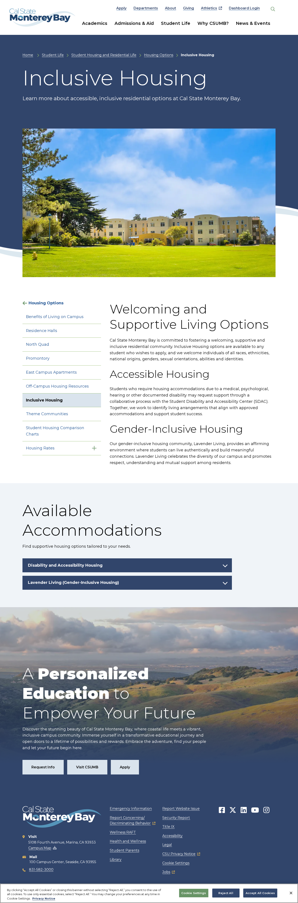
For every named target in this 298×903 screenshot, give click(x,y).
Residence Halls (41, 330)
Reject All (225, 893)
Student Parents (124, 850)
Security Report (176, 818)
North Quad (37, 344)
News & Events (253, 23)
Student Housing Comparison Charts (55, 431)
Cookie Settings (175, 863)
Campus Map (39, 848)
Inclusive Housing (44, 400)
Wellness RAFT (123, 832)
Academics (94, 23)
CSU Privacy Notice (178, 854)
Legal (167, 845)
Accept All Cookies (260, 893)
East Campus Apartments (51, 372)
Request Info (43, 767)
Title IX (168, 827)
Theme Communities (47, 414)
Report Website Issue (181, 808)
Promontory (38, 358)
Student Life (175, 23)
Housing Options (158, 55)
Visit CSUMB (87, 767)
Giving (188, 8)
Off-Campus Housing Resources (57, 386)
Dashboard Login (244, 8)
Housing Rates (40, 448)
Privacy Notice (43, 898)
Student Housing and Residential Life (103, 55)
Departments (146, 8)
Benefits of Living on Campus (55, 316)
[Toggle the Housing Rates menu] (94, 448)
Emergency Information (131, 808)
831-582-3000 (41, 869)
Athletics (209, 8)
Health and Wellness (128, 841)
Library (116, 859)
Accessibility (172, 836)
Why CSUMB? (213, 23)
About (170, 8)
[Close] (291, 893)
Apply (121, 8)
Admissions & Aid (134, 23)
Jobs (166, 872)
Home (27, 55)
